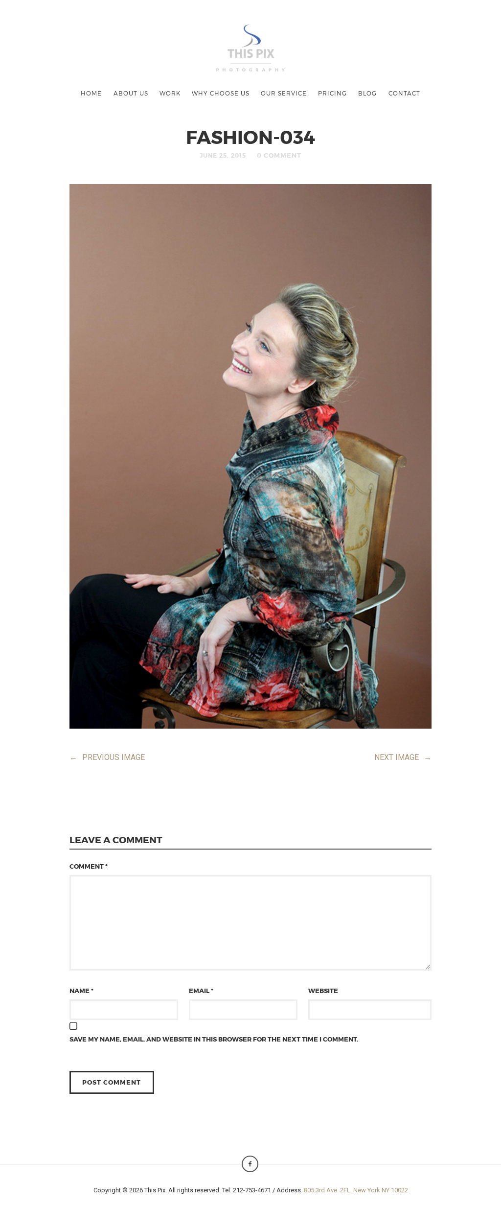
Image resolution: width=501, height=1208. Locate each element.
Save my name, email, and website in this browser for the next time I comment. (213, 1039)
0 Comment (279, 155)
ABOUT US (131, 93)
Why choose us (221, 93)
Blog (367, 93)
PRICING (332, 93)
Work (170, 93)
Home (91, 93)
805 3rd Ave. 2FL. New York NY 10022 (356, 1190)
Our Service (284, 93)
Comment (88, 866)
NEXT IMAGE (403, 757)
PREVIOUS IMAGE (107, 757)
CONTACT (404, 93)
